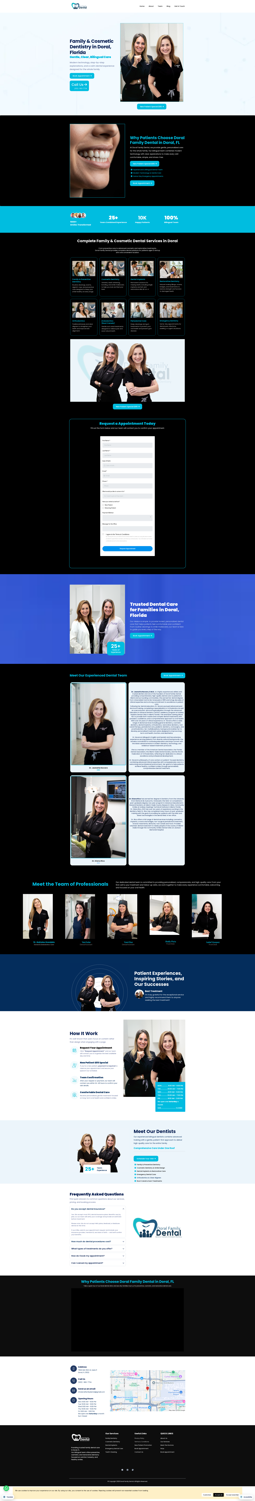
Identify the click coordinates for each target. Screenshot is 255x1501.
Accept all (218, 1495)
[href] (147, 1390)
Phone (104, 481)
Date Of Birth (106, 461)
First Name (106, 440)
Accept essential (232, 1495)
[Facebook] (122, 1469)
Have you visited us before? (111, 501)
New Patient (109, 505)
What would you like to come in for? (113, 491)
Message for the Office (109, 524)
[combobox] (127, 518)
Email (104, 471)
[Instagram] (127, 1469)
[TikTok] (132, 1469)
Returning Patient (110, 508)
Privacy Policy (139, 1438)
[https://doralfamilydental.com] (81, 1437)
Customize (207, 1495)
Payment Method (107, 513)
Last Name (106, 451)
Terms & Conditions (142, 1442)
